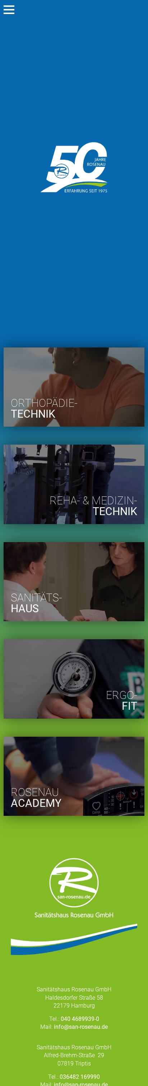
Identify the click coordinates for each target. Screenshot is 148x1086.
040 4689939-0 (80, 1018)
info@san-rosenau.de (81, 1026)
